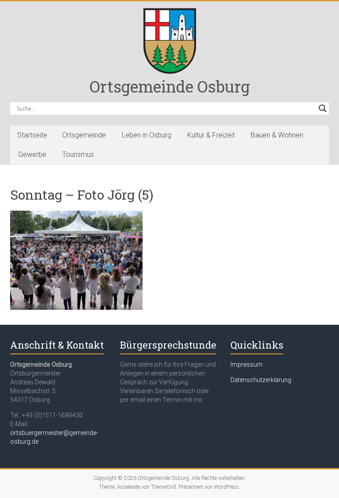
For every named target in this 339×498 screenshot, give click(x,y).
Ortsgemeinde (84, 135)
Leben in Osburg (146, 135)
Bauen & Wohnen (277, 135)
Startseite (32, 135)
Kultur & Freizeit (211, 135)
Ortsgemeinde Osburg (170, 86)
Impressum (246, 364)
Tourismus (78, 154)
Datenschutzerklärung (260, 379)
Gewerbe (32, 154)
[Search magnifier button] (322, 108)
